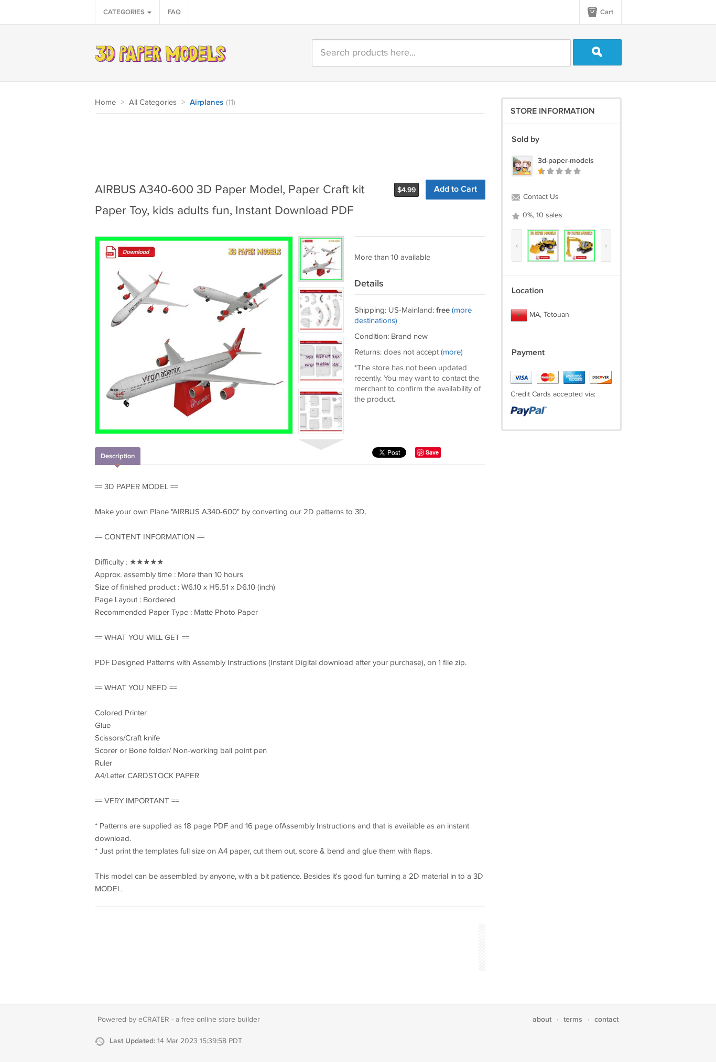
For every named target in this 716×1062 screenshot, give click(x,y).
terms (572, 1019)
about (542, 1019)
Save (432, 452)
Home (105, 102)
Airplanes (206, 102)
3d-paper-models (566, 160)
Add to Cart (455, 189)
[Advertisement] (285, 142)
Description (118, 456)
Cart (606, 12)
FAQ (174, 12)
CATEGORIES (124, 12)
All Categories (153, 102)
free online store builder (220, 1019)
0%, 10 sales (541, 215)
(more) (452, 352)
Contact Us (540, 197)
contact (606, 1019)
